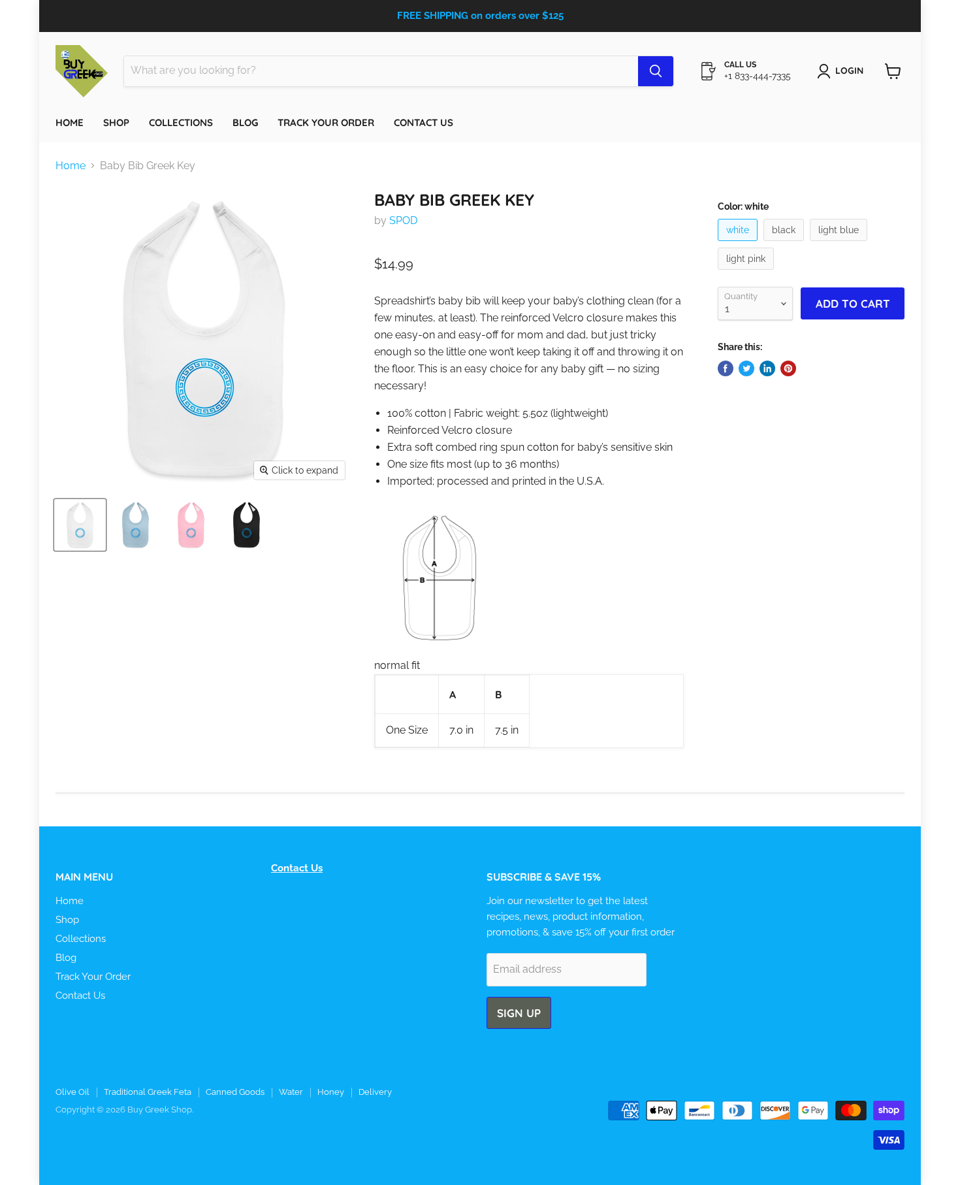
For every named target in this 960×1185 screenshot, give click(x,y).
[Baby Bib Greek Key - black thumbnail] (246, 525)
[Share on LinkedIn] (767, 368)
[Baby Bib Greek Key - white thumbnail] (80, 525)
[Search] (655, 71)
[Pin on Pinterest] (788, 368)
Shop (116, 122)
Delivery (375, 1092)
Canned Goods (235, 1092)
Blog (245, 122)
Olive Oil (72, 1092)
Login (849, 70)
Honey (330, 1092)
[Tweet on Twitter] (746, 368)
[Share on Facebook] (725, 368)
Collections (181, 122)
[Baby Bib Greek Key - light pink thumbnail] (191, 525)
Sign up (519, 1013)
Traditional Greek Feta (147, 1092)
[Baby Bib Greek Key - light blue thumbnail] (135, 525)
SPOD (403, 220)
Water (291, 1092)
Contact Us (423, 122)
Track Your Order (326, 122)
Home (70, 122)
